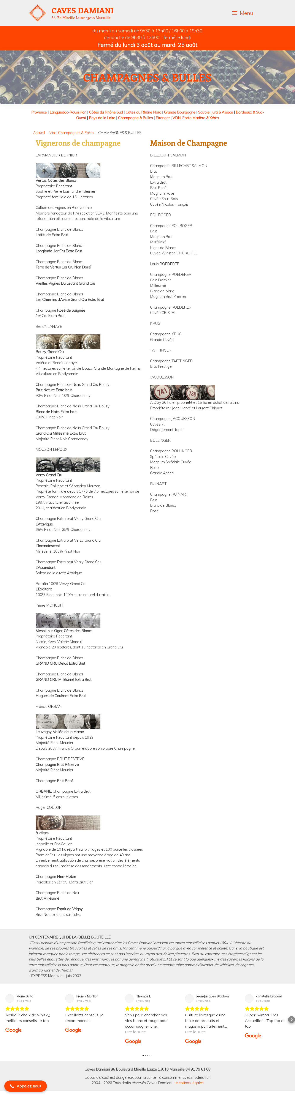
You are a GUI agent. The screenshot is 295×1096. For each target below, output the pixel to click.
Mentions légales (189, 1082)
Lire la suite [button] (75, 1031)
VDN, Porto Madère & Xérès (196, 117)
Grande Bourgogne (179, 112)
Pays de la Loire (102, 117)
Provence (39, 112)
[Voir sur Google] (9, 998)
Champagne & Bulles (135, 117)
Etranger (163, 117)
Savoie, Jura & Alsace (215, 112)
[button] (3, 1019)
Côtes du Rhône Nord (143, 112)
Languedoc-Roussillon (68, 112)
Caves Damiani (83, 10)
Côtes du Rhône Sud (106, 112)
